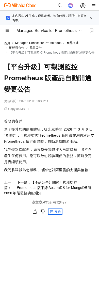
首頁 (7, 43)
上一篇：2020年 (10, 187)
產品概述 (73, 42)
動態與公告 (16, 47)
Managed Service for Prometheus (38, 42)
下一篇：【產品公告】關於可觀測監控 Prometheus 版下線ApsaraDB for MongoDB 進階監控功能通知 (54, 187)
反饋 (58, 211)
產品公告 (35, 47)
